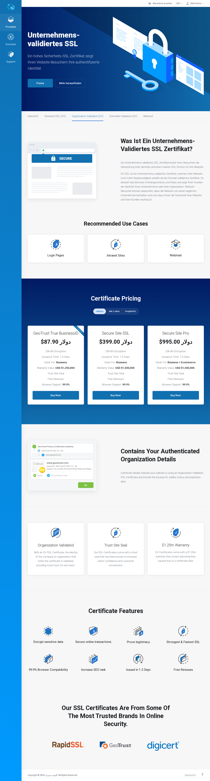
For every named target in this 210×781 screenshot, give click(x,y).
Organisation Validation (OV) (87, 116)
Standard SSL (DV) (55, 116)
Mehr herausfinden (70, 83)
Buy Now (56, 395)
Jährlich (99, 311)
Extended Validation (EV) (123, 116)
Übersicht (33, 116)
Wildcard (148, 116)
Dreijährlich (130, 311)
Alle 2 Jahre (114, 311)
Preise (40, 83)
